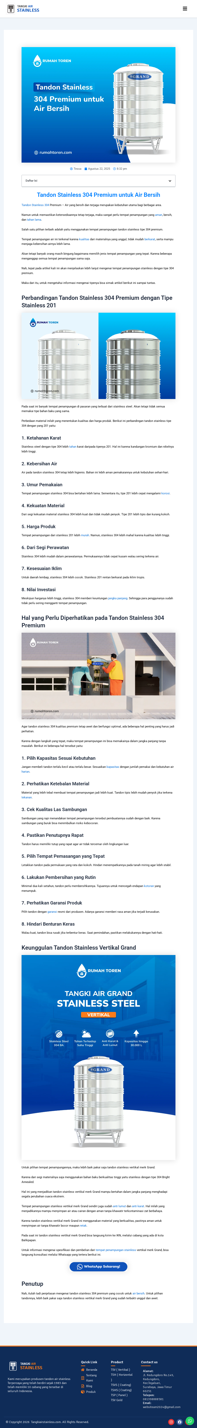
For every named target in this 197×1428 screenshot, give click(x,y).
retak (83, 1225)
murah (85, 535)
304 (46, 205)
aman (158, 215)
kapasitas (113, 767)
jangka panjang (117, 598)
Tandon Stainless (33, 205)
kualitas (84, 239)
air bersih (138, 1293)
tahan (72, 446)
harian (25, 771)
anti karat (138, 1206)
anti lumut (119, 1206)
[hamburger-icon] (185, 9)
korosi (165, 493)
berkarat (149, 239)
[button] (170, 181)
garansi (52, 911)
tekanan (27, 797)
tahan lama (34, 219)
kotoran (149, 886)
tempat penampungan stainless (116, 1250)
